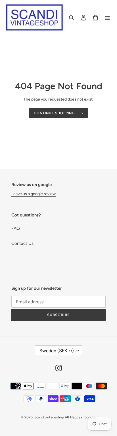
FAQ (15, 228)
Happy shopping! (83, 417)
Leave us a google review (33, 193)
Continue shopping (54, 113)
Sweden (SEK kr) (56, 350)
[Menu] (107, 17)
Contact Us (22, 243)
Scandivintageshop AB (51, 417)
